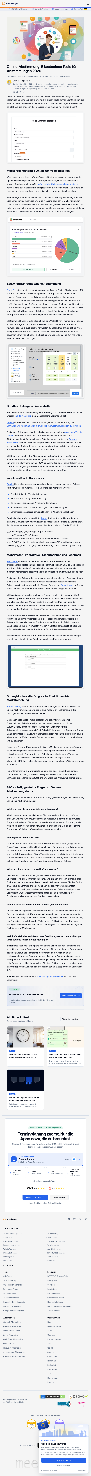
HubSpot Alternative (12, 1353)
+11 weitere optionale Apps (44, 1186)
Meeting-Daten (54, 1331)
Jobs (49, 1335)
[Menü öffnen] (87, 8)
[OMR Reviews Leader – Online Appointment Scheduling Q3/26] (31, 1429)
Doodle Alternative (11, 1335)
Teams (44, 523)
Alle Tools (7, 1281)
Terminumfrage (10, 1285)
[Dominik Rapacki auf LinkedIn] (14, 97)
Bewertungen (67, 590)
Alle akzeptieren (64, 1460)
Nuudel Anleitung (23, 420)
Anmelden (58, 2)
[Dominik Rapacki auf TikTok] (24, 97)
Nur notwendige (63, 1466)
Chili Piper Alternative (13, 1344)
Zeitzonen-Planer (11, 1294)
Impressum (52, 1374)
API (49, 1348)
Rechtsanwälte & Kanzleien (59, 1311)
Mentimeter (12, 566)
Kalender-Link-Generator (14, 1307)
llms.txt (50, 1387)
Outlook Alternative (12, 1327)
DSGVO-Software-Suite (57, 1281)
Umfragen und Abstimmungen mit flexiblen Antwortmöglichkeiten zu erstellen (44, 430)
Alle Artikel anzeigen (70, 1024)
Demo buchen (59, 1202)
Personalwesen (54, 1298)
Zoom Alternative (10, 1340)
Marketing (52, 1294)
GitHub (50, 1353)
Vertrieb (51, 1289)
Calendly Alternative (12, 1331)
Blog (49, 1327)
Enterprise (52, 1285)
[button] (36, 1193)
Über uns (51, 1340)
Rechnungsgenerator (12, 1311)
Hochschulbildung (55, 1307)
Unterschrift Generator (13, 1289)
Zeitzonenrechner (11, 1302)
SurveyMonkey (14, 711)
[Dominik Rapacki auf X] (17, 97)
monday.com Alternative (14, 1357)
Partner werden (54, 1344)
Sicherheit (51, 1370)
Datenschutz (53, 1383)
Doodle (10, 427)
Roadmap (51, 1365)
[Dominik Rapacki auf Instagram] (20, 97)
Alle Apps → (8, 1270)
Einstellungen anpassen (49, 1470)
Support (51, 1357)
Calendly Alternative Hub (14, 1361)
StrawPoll (11, 295)
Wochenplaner (9, 1298)
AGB (49, 1378)
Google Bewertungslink (13, 1315)
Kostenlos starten (69, 1000)
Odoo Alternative (10, 1348)
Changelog (52, 1361)
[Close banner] (87, 2)
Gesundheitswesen (55, 1302)
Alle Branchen (53, 1315)
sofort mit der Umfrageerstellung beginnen (58, 189)
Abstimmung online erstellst (50, 981)
